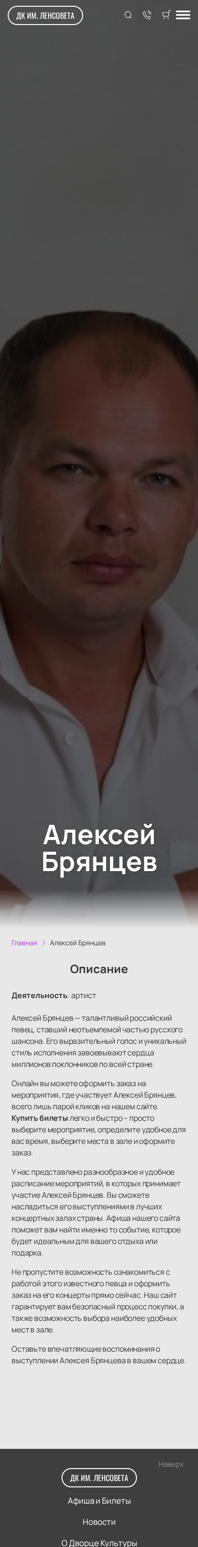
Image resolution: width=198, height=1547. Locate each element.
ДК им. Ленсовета (45, 15)
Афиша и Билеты (99, 1500)
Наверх (171, 1464)
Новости (99, 1521)
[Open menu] (183, 16)
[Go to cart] (166, 15)
